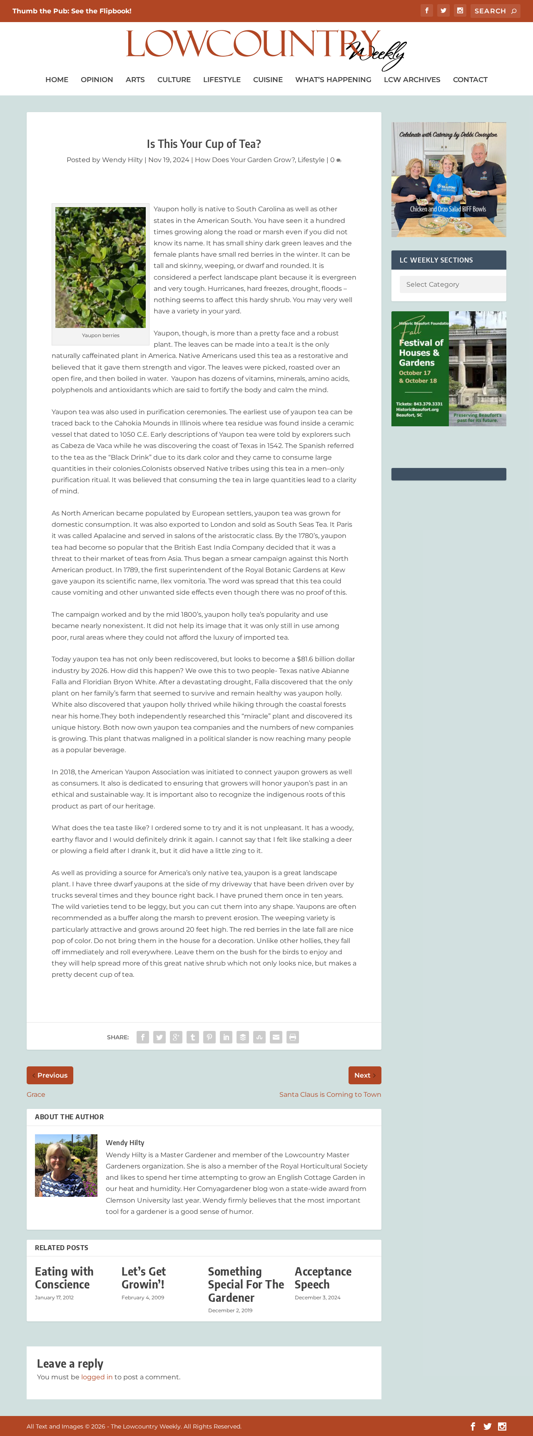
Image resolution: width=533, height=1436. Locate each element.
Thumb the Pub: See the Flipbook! (72, 11)
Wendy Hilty (122, 160)
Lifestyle (222, 79)
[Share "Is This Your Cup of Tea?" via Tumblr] (192, 1037)
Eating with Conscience (64, 1277)
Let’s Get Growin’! (144, 1277)
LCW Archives (412, 79)
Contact (470, 79)
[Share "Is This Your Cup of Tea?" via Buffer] (242, 1037)
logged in (97, 1377)
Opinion (97, 79)
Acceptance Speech (323, 1277)
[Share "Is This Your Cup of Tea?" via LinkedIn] (226, 1037)
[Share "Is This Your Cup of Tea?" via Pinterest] (209, 1037)
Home (56, 79)
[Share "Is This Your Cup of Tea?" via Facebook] (142, 1037)
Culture (174, 79)
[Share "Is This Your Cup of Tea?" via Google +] (176, 1037)
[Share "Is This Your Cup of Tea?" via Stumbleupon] (259, 1037)
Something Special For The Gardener (246, 1284)
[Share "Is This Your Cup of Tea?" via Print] (292, 1037)
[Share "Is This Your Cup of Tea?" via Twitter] (159, 1037)
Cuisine (268, 79)
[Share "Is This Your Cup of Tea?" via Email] (276, 1037)
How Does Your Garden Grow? (245, 160)
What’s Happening (333, 79)
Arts (135, 79)
